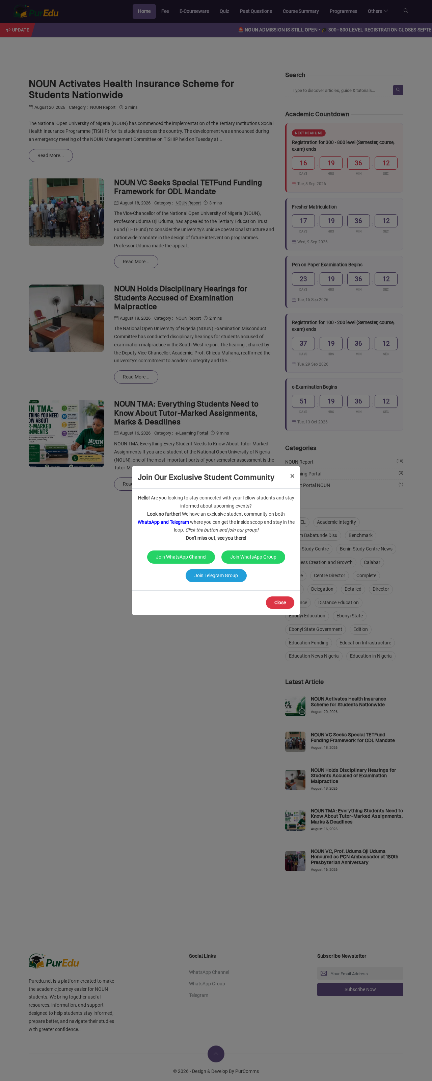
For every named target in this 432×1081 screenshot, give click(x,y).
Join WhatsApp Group (253, 557)
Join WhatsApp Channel (181, 557)
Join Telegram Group (216, 575)
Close (280, 602)
